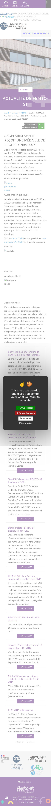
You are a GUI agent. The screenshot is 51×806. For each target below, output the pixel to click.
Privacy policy (25, 423)
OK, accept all (26, 408)
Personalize (25, 418)
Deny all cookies (26, 413)
